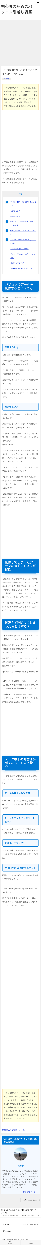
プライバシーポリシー (30, 1224)
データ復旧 (6, 79)
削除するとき (15, 216)
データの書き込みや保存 (19, 249)
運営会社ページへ (30, 1192)
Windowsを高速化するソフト (21, 268)
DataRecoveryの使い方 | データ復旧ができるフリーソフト (31, 1200)
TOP (18, 1210)
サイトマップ (6, 1224)
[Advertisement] (20, 41)
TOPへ (31, 1243)
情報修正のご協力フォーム (13, 1130)
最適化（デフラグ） (17, 263)
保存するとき (15, 211)
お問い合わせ (6, 1231)
